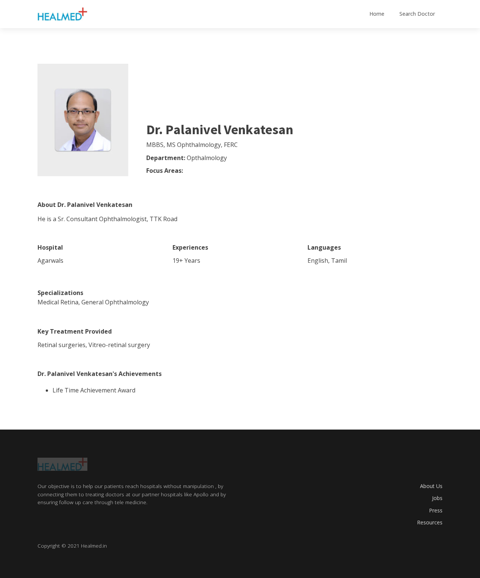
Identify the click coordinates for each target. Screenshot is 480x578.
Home (376, 13)
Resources (429, 522)
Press (435, 510)
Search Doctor (417, 13)
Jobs (437, 498)
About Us (431, 486)
